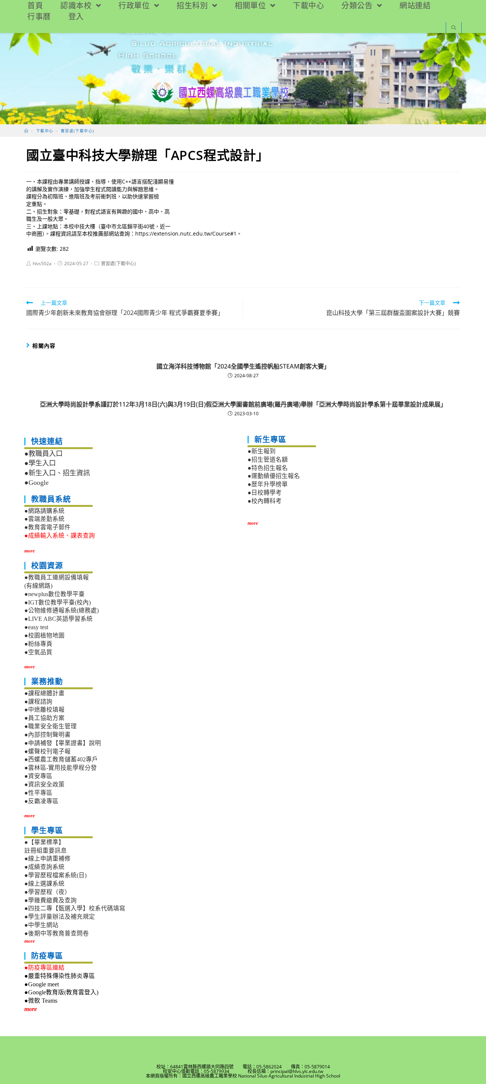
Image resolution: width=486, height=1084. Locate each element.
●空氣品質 (38, 652)
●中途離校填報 (44, 709)
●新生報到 (262, 451)
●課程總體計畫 (44, 693)
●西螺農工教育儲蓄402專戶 (61, 759)
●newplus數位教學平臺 (54, 594)
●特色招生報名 (268, 468)
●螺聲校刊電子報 (47, 751)
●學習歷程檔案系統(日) (55, 875)
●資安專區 (38, 776)
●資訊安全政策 (44, 784)
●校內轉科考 (265, 501)
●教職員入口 (43, 453)
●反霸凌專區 (41, 801)
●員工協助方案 (44, 718)
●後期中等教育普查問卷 (56, 933)
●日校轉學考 (265, 492)
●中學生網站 (41, 925)
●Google (36, 482)
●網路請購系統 (44, 511)
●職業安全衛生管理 (50, 726)
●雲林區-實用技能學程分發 (60, 767)
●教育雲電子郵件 (47, 527)
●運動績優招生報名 (274, 476)
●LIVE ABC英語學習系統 (58, 619)
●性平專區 (38, 793)
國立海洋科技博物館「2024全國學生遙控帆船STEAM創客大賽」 (243, 366)
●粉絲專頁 (38, 644)
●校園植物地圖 (44, 635)
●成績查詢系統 (44, 867)
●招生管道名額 (268, 459)
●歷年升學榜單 (268, 484)
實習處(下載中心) (118, 263)
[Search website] (453, 28)
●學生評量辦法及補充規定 (59, 916)
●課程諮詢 (38, 701)
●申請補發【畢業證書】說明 (62, 743)
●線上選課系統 (44, 883)
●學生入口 (40, 463)
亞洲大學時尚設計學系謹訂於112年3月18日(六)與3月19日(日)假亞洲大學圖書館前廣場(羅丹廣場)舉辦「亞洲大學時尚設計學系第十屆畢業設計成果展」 (243, 404)
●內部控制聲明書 (47, 734)
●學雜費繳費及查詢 (50, 900)
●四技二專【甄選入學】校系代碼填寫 (74, 908)
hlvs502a (42, 263)
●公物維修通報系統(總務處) (61, 610)
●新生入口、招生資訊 (57, 473)
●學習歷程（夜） (47, 892)
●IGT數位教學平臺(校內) (57, 602)
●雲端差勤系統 (44, 519)
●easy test (36, 627)
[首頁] (26, 130)
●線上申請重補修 (47, 858)
